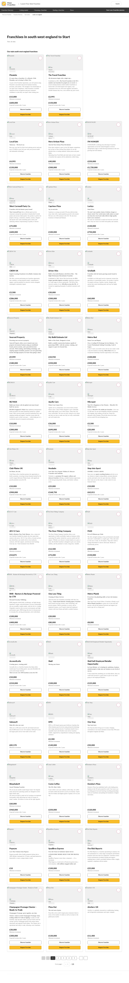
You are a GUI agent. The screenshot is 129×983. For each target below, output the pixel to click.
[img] (15, 10)
